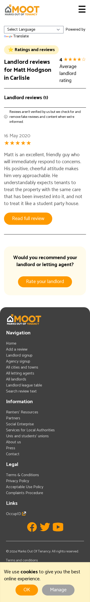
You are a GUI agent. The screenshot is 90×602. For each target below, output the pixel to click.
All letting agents (20, 373)
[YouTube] (58, 527)
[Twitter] (45, 527)
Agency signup (18, 361)
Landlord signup (19, 355)
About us (13, 442)
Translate (21, 36)
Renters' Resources (22, 412)
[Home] (22, 10)
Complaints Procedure (24, 493)
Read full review (28, 219)
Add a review (17, 349)
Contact (13, 454)
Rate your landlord (45, 282)
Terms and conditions (22, 560)
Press (10, 448)
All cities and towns (22, 367)
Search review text (21, 391)
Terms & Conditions (22, 475)
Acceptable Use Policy (24, 487)
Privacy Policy (17, 481)
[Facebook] (32, 527)
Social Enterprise (20, 424)
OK (27, 590)
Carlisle (20, 78)
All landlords (16, 379)
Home (11, 343)
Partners (13, 418)
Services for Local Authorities (30, 430)
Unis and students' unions (27, 436)
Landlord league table (24, 385)
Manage (58, 590)
